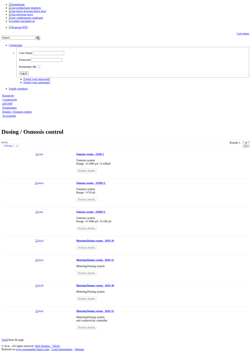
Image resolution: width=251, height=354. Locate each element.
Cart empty (243, 33)
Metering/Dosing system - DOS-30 (95, 285)
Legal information (62, 349)
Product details (86, 170)
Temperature (9, 107)
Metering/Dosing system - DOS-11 (95, 260)
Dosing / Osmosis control (17, 111)
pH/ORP (7, 103)
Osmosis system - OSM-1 (90, 154)
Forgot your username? (37, 82)
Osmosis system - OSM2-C (91, 183)
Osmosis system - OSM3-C (91, 212)
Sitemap (79, 349)
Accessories (9, 115)
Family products (18, 88)
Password (24, 59)
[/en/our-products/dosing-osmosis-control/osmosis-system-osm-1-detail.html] (39, 154)
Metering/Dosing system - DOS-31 (95, 311)
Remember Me (27, 66)
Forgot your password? (37, 79)
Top (3, 339)
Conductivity (9, 99)
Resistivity (8, 95)
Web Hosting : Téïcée (47, 346)
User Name (25, 53)
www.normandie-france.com (32, 349)
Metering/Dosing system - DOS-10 (95, 240)
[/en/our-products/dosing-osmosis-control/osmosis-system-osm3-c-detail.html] (39, 212)
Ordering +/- (9, 145)
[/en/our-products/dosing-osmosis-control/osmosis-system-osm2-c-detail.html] (39, 183)
